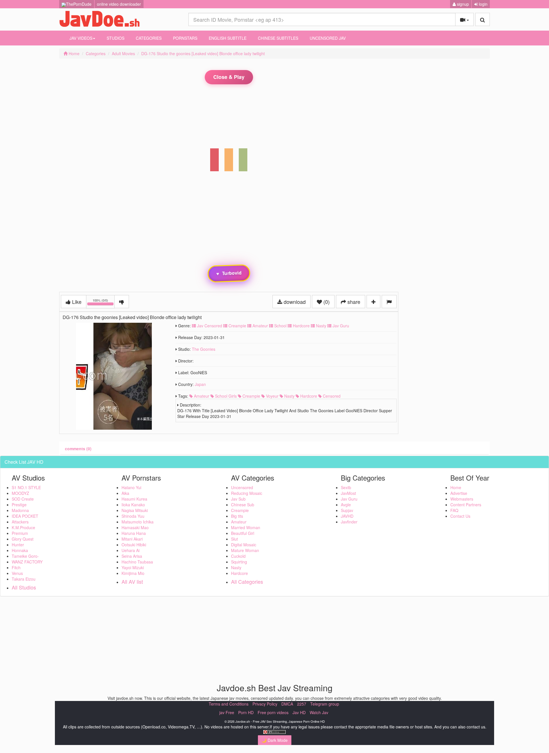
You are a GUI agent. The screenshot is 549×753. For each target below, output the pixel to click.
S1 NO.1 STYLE (26, 487)
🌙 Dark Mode (275, 740)
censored (331, 396)
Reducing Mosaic (246, 493)
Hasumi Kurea (134, 499)
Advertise (458, 493)
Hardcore (301, 325)
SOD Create (23, 499)
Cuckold (238, 556)
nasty (289, 396)
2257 (301, 704)
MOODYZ (20, 493)
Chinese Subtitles (278, 38)
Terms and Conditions (228, 704)
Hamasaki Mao (135, 527)
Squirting (239, 562)
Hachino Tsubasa (137, 562)
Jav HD (299, 712)
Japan (200, 384)
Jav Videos (80, 38)
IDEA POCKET (25, 516)
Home (73, 53)
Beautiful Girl (242, 533)
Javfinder (349, 522)
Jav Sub (238, 499)
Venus (17, 573)
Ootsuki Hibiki (134, 544)
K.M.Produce (23, 527)
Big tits (237, 516)
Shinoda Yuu (133, 516)
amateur (201, 396)
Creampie (236, 325)
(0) (326, 301)
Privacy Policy (264, 704)
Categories (149, 38)
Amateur (259, 325)
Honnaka (20, 550)
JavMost (348, 493)
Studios (115, 38)
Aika (125, 493)
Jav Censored (209, 325)
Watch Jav (319, 712)
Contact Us (460, 516)
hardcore (308, 396)
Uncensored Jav (328, 38)
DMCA (287, 704)
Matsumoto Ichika (138, 522)
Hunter (18, 544)
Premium (20, 533)
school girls (225, 396)
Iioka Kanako (133, 504)
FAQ (454, 510)
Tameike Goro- (25, 556)
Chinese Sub (242, 504)
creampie (250, 396)
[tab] (78, 449)
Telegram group (324, 704)
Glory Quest (22, 539)
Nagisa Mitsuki (135, 510)
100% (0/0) (104, 302)
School (280, 325)
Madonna (20, 510)
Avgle (346, 504)
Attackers (20, 522)
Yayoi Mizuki (133, 567)
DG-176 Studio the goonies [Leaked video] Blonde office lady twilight (203, 53)
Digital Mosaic (243, 544)
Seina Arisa (132, 556)
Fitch (16, 567)
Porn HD (246, 712)
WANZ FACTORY (27, 562)
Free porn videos (273, 712)
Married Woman (245, 527)
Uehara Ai (131, 550)
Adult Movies (123, 53)
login (483, 4)
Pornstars (185, 38)
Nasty (320, 325)
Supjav (347, 510)
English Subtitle (227, 38)
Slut (234, 539)
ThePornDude (79, 4)
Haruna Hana (134, 533)
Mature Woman (245, 550)
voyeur (272, 396)
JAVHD (347, 516)
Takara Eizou (23, 579)
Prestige (19, 504)
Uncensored (242, 487)
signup (462, 4)
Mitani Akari (132, 539)
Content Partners (465, 504)
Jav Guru (340, 325)
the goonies (203, 349)
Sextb (346, 487)
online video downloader (119, 4)
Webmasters (461, 499)
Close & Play (228, 77)
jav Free (226, 712)
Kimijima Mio (133, 573)
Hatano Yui (131, 487)
